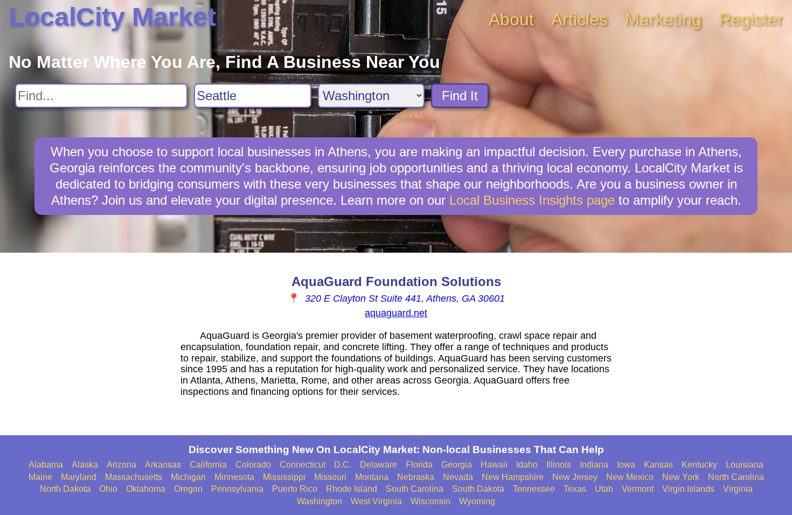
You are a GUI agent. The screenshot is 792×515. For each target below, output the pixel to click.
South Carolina (414, 488)
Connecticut (302, 464)
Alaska (85, 464)
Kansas (658, 464)
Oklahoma (145, 488)
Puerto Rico (294, 488)
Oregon (188, 488)
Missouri (330, 477)
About (511, 19)
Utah (604, 488)
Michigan (188, 477)
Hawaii (494, 464)
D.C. (342, 464)
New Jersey (575, 477)
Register (751, 19)
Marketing (663, 19)
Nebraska (415, 477)
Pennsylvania (237, 488)
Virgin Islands (688, 488)
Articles (579, 19)
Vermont (638, 488)
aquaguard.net (396, 313)
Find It (460, 95)
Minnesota (234, 477)
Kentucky (699, 464)
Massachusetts (133, 477)
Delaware (378, 464)
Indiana (594, 464)
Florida (419, 464)
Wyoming (477, 501)
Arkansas (163, 464)
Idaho (527, 464)
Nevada (458, 477)
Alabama (46, 464)
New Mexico (630, 477)
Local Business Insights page (532, 200)
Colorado (253, 464)
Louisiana (744, 464)
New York (680, 477)
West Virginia (376, 501)
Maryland (78, 477)
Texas (575, 488)
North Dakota (65, 488)
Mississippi (284, 477)
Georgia (456, 464)
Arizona (121, 464)
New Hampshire (513, 477)
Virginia (738, 488)
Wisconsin (430, 501)
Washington (319, 501)
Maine (40, 477)
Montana (371, 477)
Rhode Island (351, 488)
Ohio (108, 488)
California (208, 464)
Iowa (626, 464)
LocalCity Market (112, 17)
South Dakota (478, 488)
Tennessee (534, 488)
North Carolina (736, 477)
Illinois (558, 464)
